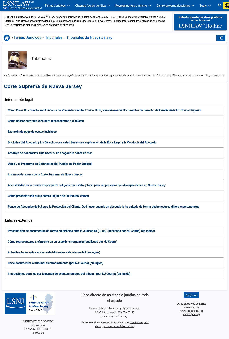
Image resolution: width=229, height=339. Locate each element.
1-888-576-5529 (124, 312)
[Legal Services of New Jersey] (37, 303)
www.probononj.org (191, 310)
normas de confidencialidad (119, 326)
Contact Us (37, 333)
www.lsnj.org (191, 307)
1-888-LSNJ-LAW (104, 312)
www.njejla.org (191, 314)
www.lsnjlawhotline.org (114, 316)
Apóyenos (191, 295)
